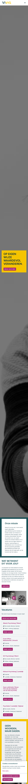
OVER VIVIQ (6, 586)
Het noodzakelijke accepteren (11, 776)
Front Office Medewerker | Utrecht (10, 639)
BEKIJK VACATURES (9, 269)
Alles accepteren (7, 779)
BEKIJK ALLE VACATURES (9, 618)
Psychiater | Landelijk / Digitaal (13, 706)
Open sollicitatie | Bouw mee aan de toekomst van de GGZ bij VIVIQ (11, 688)
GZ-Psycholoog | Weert (11, 656)
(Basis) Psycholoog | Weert (12, 623)
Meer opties (5, 771)
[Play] (14, 598)
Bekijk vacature (8, 632)
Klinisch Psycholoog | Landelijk (13, 671)
